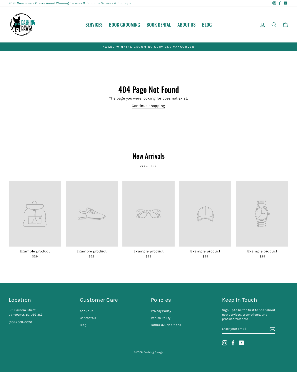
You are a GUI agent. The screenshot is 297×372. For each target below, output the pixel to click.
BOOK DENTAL (159, 24)
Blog (207, 24)
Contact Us (88, 318)
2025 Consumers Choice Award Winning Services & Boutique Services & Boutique (70, 3)
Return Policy (161, 318)
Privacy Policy (161, 311)
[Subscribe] (272, 329)
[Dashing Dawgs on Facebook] (233, 342)
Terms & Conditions (166, 325)
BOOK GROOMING (124, 24)
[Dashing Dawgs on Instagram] (224, 342)
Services (93, 24)
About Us (186, 24)
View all (148, 166)
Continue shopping (148, 105)
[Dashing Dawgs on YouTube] (241, 342)
